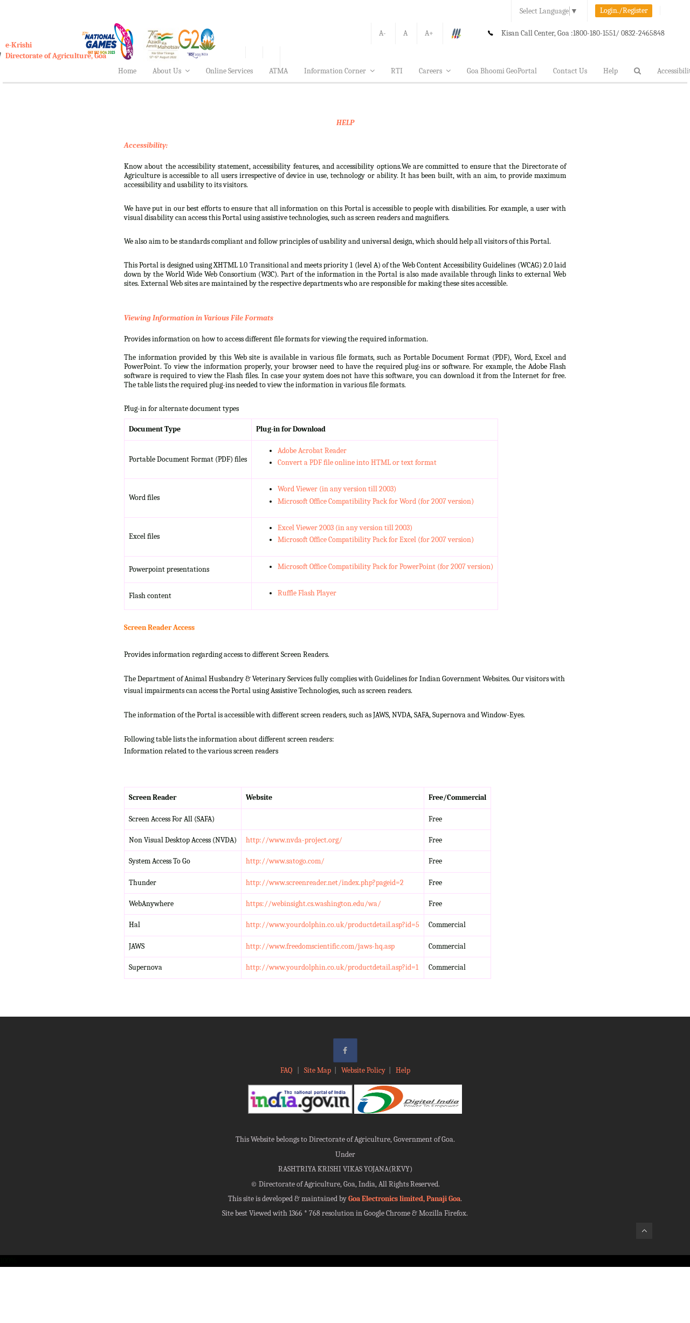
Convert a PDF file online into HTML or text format (357, 462)
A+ (429, 33)
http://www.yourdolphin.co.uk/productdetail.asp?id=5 (332, 924)
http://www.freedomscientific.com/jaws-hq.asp (320, 946)
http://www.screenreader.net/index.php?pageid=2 (325, 882)
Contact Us (570, 71)
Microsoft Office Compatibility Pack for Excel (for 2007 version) (376, 539)
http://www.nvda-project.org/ (294, 840)
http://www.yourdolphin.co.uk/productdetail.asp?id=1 (332, 967)
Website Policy (363, 1070)
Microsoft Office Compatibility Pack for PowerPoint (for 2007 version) (385, 566)
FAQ (287, 1070)
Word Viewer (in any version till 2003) (337, 488)
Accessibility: (146, 145)
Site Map (317, 1070)
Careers (430, 71)
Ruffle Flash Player (307, 593)
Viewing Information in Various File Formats (198, 318)
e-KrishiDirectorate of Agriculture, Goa (55, 50)
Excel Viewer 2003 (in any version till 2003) (345, 527)
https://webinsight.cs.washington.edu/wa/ (313, 903)
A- (382, 33)
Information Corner (335, 71)
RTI (397, 71)
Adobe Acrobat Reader (312, 450)
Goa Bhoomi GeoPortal (502, 71)
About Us (167, 71)
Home (127, 71)
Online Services (229, 71)
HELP (345, 122)
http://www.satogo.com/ (285, 861)
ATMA (278, 71)
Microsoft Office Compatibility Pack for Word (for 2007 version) (376, 501)
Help (610, 71)
